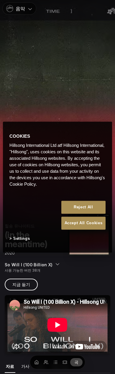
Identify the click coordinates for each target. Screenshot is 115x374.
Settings (21, 239)
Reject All (83, 207)
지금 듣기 (21, 284)
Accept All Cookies (84, 223)
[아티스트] (46, 362)
